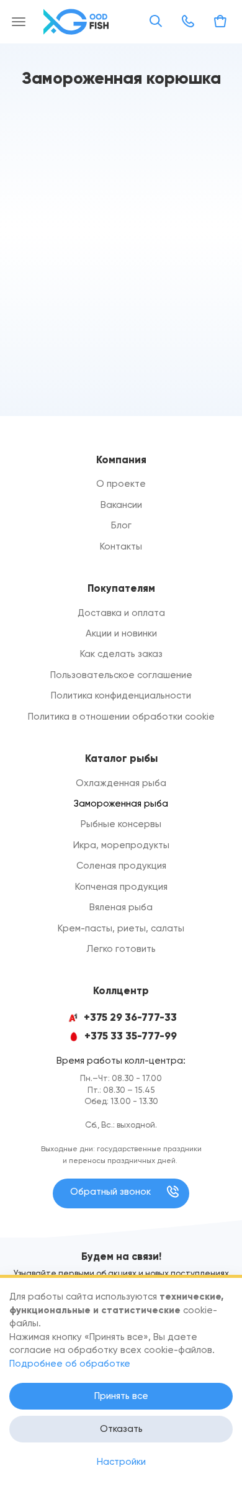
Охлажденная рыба (121, 783)
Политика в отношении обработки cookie (121, 716)
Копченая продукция (121, 886)
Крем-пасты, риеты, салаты (121, 928)
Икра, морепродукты (121, 845)
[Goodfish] (77, 21)
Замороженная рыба (121, 803)
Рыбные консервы (121, 824)
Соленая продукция (121, 865)
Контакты (121, 546)
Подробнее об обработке (69, 1363)
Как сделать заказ (121, 653)
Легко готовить (121, 948)
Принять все (121, 1395)
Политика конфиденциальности (121, 695)
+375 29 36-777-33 (130, 1017)
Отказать (121, 1428)
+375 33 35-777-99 (130, 1036)
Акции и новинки (121, 633)
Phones (188, 21)
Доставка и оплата (121, 612)
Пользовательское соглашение (121, 675)
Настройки (121, 1461)
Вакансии (121, 504)
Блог (121, 525)
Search (155, 21)
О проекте (121, 483)
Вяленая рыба (121, 907)
